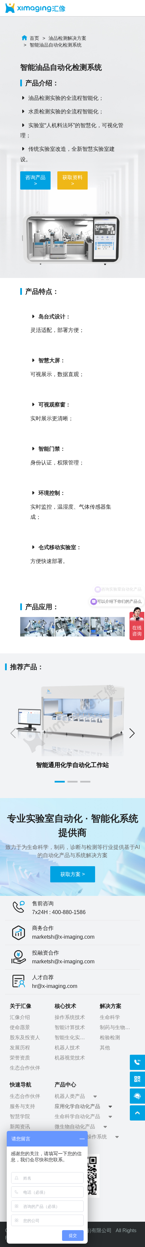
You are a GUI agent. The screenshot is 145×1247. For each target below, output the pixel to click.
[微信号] (137, 1079)
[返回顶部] (137, 1113)
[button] (132, 733)
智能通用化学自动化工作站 (72, 765)
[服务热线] (137, 1062)
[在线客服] (137, 1096)
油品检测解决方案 (67, 38)
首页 (34, 38)
